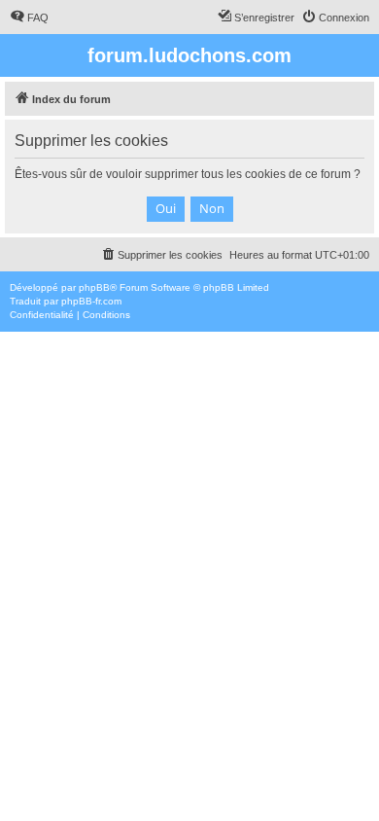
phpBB (94, 287)
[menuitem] (29, 17)
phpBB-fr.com (91, 301)
